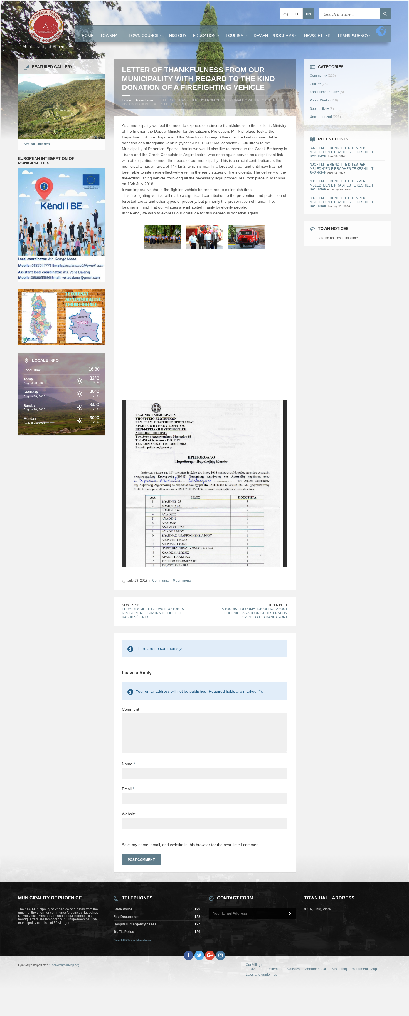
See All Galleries (37, 144)
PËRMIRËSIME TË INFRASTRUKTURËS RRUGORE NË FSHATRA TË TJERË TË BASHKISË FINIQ (153, 613)
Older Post (277, 605)
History (177, 35)
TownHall (111, 35)
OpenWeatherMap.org (64, 965)
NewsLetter (317, 35)
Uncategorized (321, 117)
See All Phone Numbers (132, 940)
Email (128, 789)
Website (129, 814)
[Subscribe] (290, 914)
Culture (315, 84)
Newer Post (132, 605)
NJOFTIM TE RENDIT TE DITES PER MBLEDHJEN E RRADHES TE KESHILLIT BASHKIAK (341, 152)
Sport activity (319, 109)
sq (285, 14)
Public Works (319, 100)
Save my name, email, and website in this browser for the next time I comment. (191, 844)
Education (204, 35)
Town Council (144, 35)
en (308, 14)
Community (160, 581)
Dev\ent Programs (274, 35)
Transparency (352, 35)
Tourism (235, 35)
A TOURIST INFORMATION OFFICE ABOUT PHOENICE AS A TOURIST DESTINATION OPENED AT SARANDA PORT (254, 613)
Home (87, 35)
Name (128, 764)
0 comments (182, 581)
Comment (130, 709)
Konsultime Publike (324, 92)
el (297, 14)
